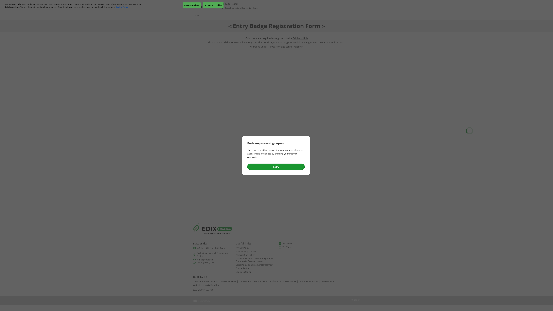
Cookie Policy (122, 7)
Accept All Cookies (213, 5)
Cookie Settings (191, 5)
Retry (276, 166)
